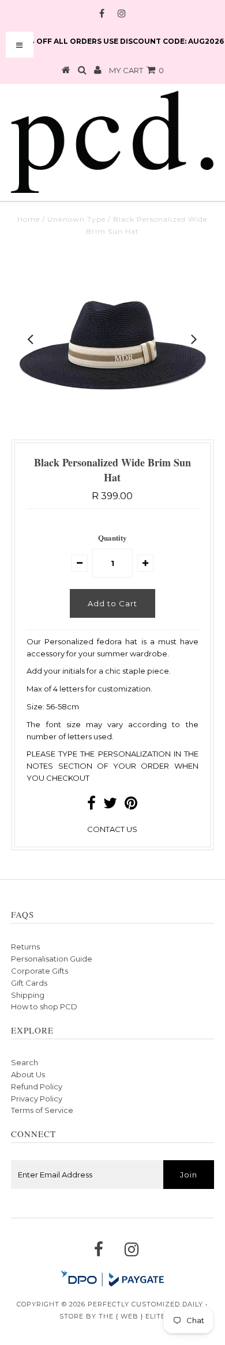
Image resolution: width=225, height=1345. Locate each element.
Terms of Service (42, 1110)
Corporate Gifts (39, 970)
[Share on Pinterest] (131, 805)
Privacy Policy (36, 1098)
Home (28, 219)
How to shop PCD (44, 1006)
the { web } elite (132, 1316)
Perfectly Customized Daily (145, 1304)
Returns (25, 946)
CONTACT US (112, 829)
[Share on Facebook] (91, 805)
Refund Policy (36, 1086)
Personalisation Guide (51, 958)
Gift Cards (29, 982)
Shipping (27, 995)
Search (24, 1062)
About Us (28, 1074)
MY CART (136, 70)
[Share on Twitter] (110, 805)
